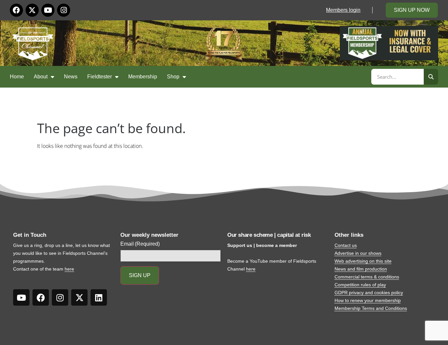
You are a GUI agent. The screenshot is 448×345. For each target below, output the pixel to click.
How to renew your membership (368, 300)
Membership (142, 76)
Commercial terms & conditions (367, 276)
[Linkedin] (99, 297)
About (41, 76)
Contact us (346, 245)
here (69, 269)
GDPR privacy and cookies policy (369, 292)
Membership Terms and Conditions (371, 308)
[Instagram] (63, 10)
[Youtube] (47, 10)
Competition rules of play (360, 284)
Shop (173, 76)
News (70, 76)
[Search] (431, 77)
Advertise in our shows (358, 253)
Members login (343, 10)
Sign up (140, 275)
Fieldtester (99, 76)
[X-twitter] (32, 10)
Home (17, 76)
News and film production (361, 269)
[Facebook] (16, 10)
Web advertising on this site (363, 261)
